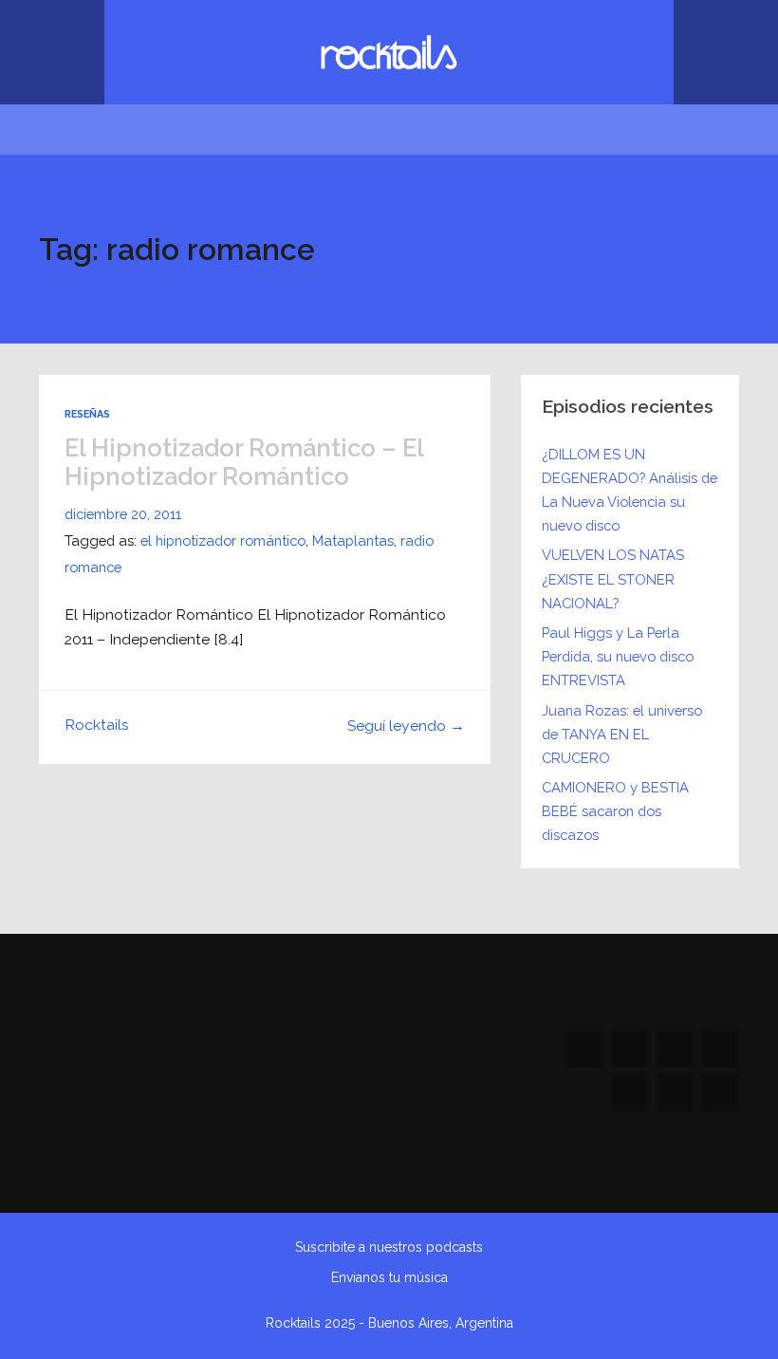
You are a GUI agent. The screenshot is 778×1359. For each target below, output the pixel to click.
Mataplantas (353, 540)
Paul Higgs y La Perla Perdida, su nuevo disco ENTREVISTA (618, 656)
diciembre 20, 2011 (123, 514)
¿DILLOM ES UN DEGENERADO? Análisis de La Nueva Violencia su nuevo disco (629, 490)
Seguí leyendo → (406, 726)
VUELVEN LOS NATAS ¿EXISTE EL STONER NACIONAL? (613, 578)
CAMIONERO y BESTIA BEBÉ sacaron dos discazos (615, 811)
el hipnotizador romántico (223, 540)
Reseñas (87, 414)
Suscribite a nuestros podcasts (389, 1247)
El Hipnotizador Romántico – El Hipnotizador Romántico (244, 463)
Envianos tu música (389, 1277)
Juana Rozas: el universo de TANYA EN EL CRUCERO (622, 734)
